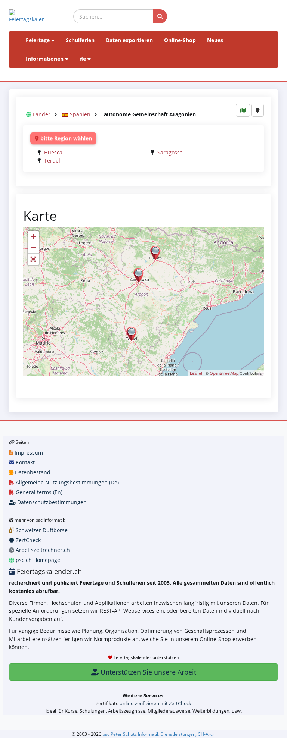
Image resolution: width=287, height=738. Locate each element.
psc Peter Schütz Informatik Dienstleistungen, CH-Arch (158, 734)
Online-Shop (180, 40)
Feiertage (38, 40)
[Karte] (243, 110)
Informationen (45, 58)
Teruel (52, 160)
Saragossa (170, 152)
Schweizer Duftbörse (41, 530)
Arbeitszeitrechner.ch (42, 549)
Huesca (53, 152)
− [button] (33, 247)
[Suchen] (160, 16)
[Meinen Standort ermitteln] (257, 110)
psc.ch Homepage (37, 559)
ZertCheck (27, 540)
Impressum (28, 452)
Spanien (80, 114)
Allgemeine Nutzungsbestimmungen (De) (66, 482)
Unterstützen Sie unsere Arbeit (147, 672)
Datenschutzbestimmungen (51, 502)
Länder (41, 114)
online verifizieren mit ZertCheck (155, 703)
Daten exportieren (129, 40)
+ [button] (33, 236)
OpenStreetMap (224, 373)
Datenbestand (31, 472)
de (83, 58)
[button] (33, 259)
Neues (215, 40)
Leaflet (196, 373)
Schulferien (80, 40)
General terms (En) (38, 492)
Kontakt (24, 462)
